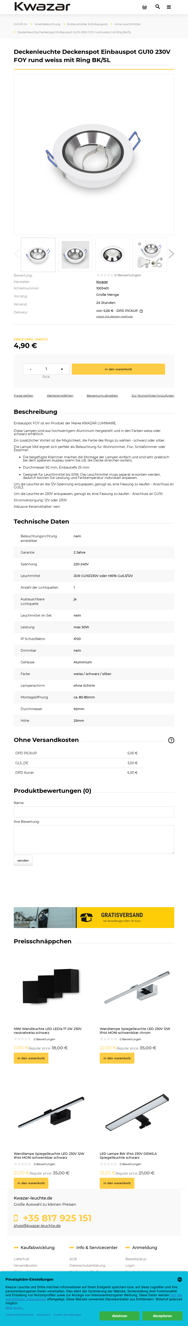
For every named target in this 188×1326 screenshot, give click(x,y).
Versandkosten (25, 1265)
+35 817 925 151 (56, 1218)
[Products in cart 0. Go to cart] (144, 7)
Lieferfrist (21, 1259)
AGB (73, 1259)
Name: (19, 803)
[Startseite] (42, 7)
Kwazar (102, 282)
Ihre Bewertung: (27, 822)
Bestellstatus (135, 1259)
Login (130, 1265)
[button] (16, 254)
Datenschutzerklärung (87, 1265)
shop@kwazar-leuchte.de (37, 1226)
